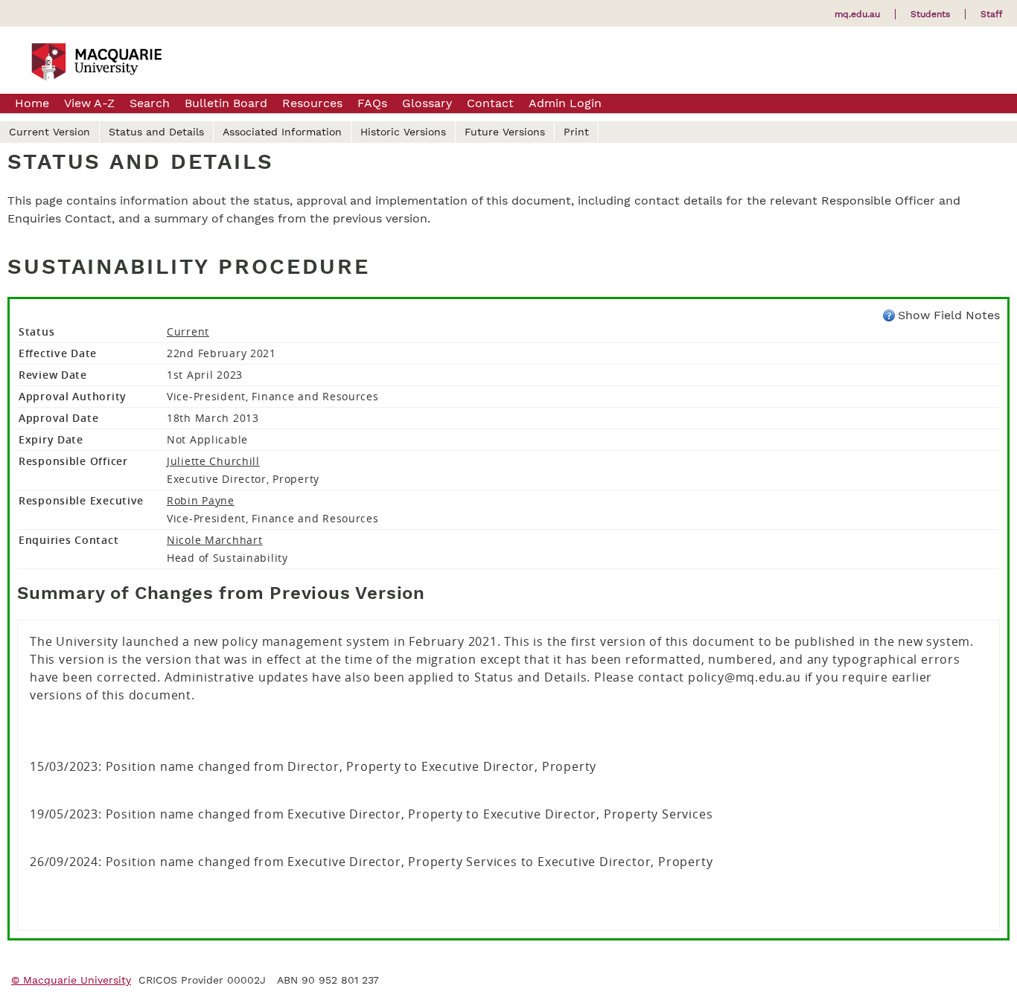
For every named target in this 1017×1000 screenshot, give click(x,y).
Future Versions (505, 132)
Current (188, 331)
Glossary (427, 103)
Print (576, 132)
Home (32, 103)
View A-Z (89, 103)
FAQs (372, 103)
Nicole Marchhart (215, 540)
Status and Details (156, 132)
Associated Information (282, 132)
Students (930, 14)
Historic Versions (403, 132)
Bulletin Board (226, 103)
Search (150, 103)
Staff (991, 14)
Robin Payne (201, 500)
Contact (490, 103)
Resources (312, 103)
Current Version (49, 132)
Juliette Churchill (213, 461)
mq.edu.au (857, 14)
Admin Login (565, 103)
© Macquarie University (71, 980)
